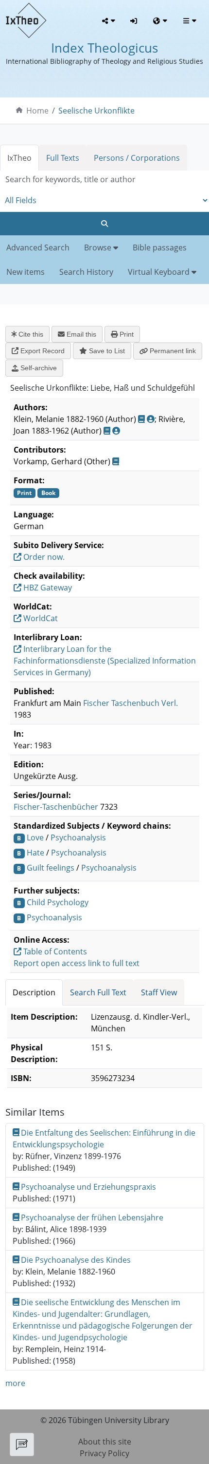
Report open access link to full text (76, 963)
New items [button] (25, 271)
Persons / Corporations (137, 157)
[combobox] (104, 180)
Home (37, 110)
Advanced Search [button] (38, 247)
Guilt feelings (50, 867)
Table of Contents (54, 951)
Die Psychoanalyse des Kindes (76, 1260)
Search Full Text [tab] (98, 992)
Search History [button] (86, 271)
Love (35, 837)
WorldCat (39, 618)
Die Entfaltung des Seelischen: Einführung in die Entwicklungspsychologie (104, 1138)
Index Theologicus (104, 48)
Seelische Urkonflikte (96, 110)
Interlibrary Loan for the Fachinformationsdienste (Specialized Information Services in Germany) (105, 661)
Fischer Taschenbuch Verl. (130, 703)
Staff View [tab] (159, 992)
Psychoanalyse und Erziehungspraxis (88, 1186)
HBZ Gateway (46, 587)
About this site (104, 1441)
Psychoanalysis (78, 837)
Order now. (43, 556)
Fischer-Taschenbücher (56, 806)
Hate (35, 852)
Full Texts (62, 157)
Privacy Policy (104, 1453)
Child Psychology (57, 902)
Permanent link (172, 351)
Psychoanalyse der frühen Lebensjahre (92, 1217)
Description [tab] (34, 992)
